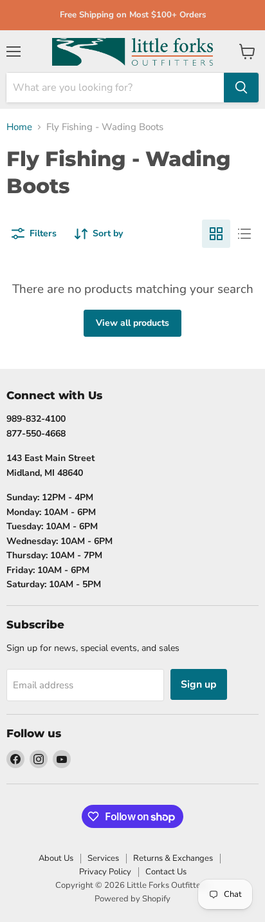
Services (103, 858)
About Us (56, 858)
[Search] (241, 87)
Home (19, 127)
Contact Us (166, 872)
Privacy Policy (105, 872)
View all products (132, 323)
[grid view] (216, 234)
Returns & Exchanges (173, 858)
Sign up (199, 684)
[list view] (244, 234)
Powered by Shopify (132, 899)
